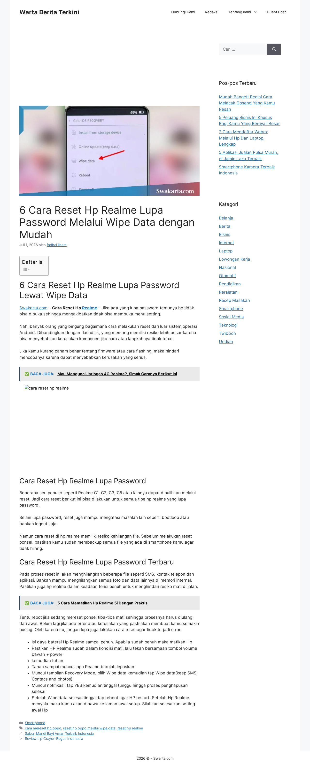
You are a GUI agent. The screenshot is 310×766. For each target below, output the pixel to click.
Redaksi (211, 12)
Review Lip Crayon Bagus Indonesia (54, 738)
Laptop (225, 251)
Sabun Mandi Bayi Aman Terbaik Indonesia (59, 733)
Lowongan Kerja (234, 259)
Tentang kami (239, 12)
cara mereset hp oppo (43, 728)
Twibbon (227, 333)
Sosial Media (231, 316)
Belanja (226, 218)
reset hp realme (130, 728)
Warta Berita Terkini (49, 12)
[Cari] (274, 49)
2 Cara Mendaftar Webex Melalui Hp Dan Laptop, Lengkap (243, 138)
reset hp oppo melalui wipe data (89, 728)
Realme (89, 307)
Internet (226, 242)
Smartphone (35, 723)
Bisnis (224, 234)
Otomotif (227, 275)
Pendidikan (230, 283)
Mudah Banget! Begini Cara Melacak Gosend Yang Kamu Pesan (247, 103)
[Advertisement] (109, 70)
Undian (226, 341)
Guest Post (276, 12)
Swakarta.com (33, 307)
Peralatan (228, 292)
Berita (224, 226)
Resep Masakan (234, 300)
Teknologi (228, 325)
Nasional (227, 267)
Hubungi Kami (183, 12)
